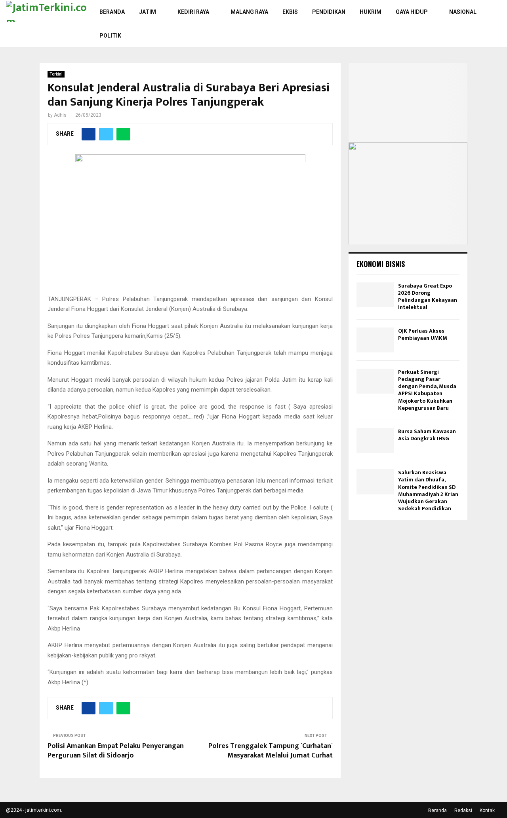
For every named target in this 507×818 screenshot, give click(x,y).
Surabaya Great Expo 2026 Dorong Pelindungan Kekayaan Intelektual (427, 296)
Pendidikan (328, 12)
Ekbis (290, 12)
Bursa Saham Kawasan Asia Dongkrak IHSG (427, 435)
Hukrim (370, 12)
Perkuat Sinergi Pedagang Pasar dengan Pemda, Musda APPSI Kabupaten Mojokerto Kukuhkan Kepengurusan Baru (427, 390)
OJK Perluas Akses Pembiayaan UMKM (422, 334)
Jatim (147, 12)
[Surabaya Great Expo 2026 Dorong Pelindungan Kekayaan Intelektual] (375, 294)
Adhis (60, 115)
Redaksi (463, 810)
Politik (110, 35)
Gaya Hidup (412, 12)
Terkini (56, 74)
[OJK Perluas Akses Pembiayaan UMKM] (375, 340)
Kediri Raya (193, 12)
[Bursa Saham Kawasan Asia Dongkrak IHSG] (375, 440)
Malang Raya (249, 12)
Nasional (463, 12)
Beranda (112, 12)
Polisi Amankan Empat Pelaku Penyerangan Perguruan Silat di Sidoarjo (116, 750)
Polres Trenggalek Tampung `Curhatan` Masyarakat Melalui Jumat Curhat (270, 750)
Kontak (487, 810)
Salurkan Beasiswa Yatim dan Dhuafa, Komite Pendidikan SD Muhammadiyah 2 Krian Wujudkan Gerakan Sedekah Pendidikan (428, 490)
